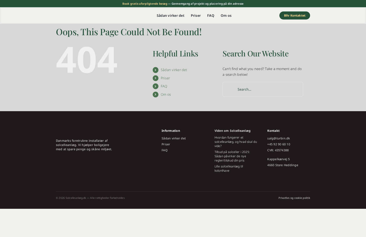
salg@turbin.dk (278, 138)
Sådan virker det (174, 69)
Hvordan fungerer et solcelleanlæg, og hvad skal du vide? (236, 141)
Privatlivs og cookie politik (294, 198)
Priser (165, 78)
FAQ (164, 86)
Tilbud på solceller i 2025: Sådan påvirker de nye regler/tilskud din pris (232, 156)
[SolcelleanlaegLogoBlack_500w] (82, 14)
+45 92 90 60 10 (278, 144)
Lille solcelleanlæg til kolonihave (229, 168)
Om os (166, 94)
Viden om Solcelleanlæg (233, 131)
